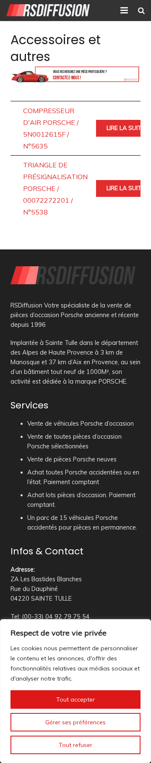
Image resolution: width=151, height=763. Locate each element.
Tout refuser (75, 745)
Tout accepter (75, 699)
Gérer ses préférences (75, 722)
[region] (75, 691)
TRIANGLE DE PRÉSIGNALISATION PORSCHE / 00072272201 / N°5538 (55, 188)
